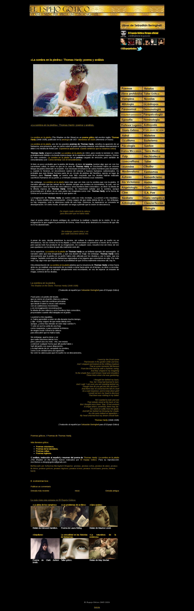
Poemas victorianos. (45, 446)
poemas (77, 466)
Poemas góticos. (38, 436)
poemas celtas (88, 466)
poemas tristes (76, 468)
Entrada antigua (112, 491)
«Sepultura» (38, 535)
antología (65, 139)
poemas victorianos (92, 468)
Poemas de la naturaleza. (47, 449)
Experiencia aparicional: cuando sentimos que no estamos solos (87, 148)
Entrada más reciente (40, 491)
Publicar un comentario (41, 486)
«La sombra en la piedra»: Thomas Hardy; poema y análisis (67, 59)
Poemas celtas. (43, 451)
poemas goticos (46, 468)
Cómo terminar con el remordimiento (64, 160)
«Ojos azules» (95, 505)
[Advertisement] (52, 37)
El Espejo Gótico (88, 460)
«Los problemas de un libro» (73, 505)
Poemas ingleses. (44, 453)
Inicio (77, 491)
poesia (105, 468)
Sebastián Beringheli (90, 290)
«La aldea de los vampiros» (45, 505)
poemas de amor (102, 466)
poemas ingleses (61, 468)
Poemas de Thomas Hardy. (59, 436)
